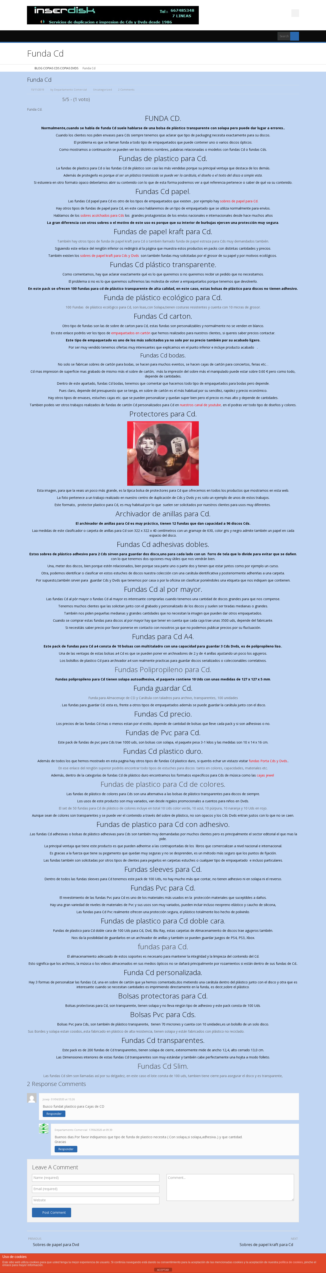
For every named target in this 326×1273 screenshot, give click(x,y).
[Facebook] (295, 13)
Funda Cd (39, 79)
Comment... (177, 1177)
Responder (54, 1114)
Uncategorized (102, 89)
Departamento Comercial (70, 89)
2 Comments (126, 89)
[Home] (28, 68)
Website (39, 1200)
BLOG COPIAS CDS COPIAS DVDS (56, 68)
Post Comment (54, 1212)
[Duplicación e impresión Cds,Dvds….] (113, 15)
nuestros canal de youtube (200, 405)
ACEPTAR (163, 1269)
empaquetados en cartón (130, 333)
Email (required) (45, 1189)
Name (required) (46, 1177)
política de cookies (291, 1262)
